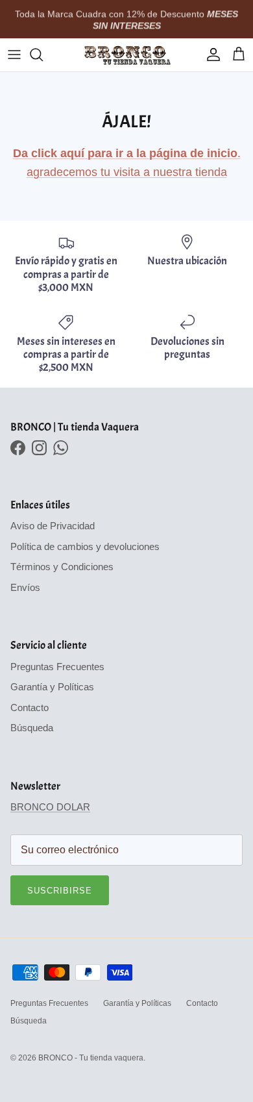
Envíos (25, 587)
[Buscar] (43, 54)
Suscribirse (59, 890)
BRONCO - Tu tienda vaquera (90, 1057)
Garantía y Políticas (52, 686)
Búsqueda (31, 727)
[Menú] (14, 54)
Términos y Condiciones (62, 566)
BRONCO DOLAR (50, 806)
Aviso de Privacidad (52, 525)
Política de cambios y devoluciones (85, 546)
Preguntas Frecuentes (57, 666)
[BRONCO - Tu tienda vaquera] (127, 55)
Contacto (29, 707)
